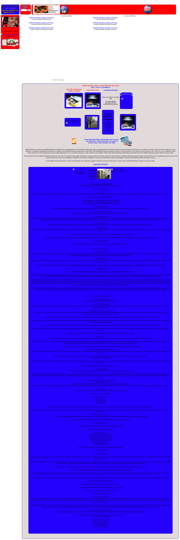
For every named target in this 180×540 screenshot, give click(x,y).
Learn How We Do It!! (111, 90)
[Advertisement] (10, 79)
